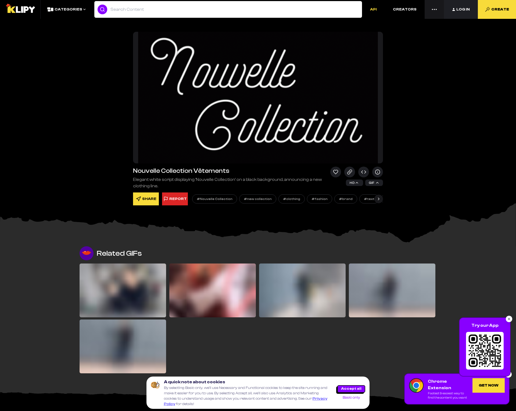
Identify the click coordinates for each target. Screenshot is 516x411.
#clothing (291, 199)
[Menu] (434, 9)
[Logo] (20, 9)
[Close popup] (509, 319)
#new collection (258, 199)
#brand (346, 199)
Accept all (351, 389)
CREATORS (405, 9)
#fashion (319, 199)
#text (369, 199)
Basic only (351, 397)
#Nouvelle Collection (214, 199)
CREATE (500, 9)
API (373, 9)
